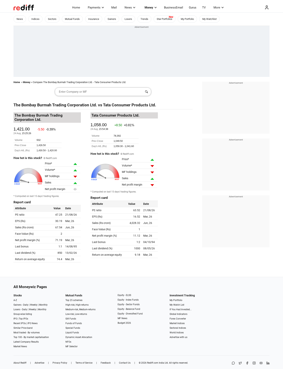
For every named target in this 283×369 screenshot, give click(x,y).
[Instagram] (254, 363)
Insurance (93, 19)
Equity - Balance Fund (129, 309)
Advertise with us (178, 337)
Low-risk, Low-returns (76, 314)
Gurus (192, 7)
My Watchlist (209, 19)
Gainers (112, 19)
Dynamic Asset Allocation (78, 337)
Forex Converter (178, 318)
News (128, 7)
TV (204, 7)
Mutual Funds (72, 19)
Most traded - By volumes (26, 332)
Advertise (39, 362)
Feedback (106, 362)
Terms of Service (83, 362)
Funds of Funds (73, 323)
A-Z (15, 300)
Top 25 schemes (73, 300)
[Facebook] (247, 363)
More (217, 7)
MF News (122, 318)
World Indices (177, 332)
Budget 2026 (124, 323)
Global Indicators (178, 314)
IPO (15, 318)
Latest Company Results (26, 341)
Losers (128, 19)
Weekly (33, 304)
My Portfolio (187, 19)
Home (76, 7)
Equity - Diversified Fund (130, 313)
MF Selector (71, 346)
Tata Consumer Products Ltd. (129, 105)
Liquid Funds (72, 332)
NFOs (68, 341)
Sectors (52, 19)
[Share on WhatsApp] (233, 363)
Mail (114, 7)
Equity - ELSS (124, 295)
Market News (20, 346)
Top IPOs (23, 318)
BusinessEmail (173, 7)
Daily (25, 304)
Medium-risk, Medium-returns (80, 309)
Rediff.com (152, 362)
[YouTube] (261, 363)
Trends (144, 19)
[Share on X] (240, 363)
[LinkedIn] (268, 363)
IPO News (33, 323)
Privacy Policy (60, 362)
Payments (94, 7)
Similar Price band (23, 328)
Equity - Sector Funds (129, 304)
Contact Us (125, 362)
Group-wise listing (22, 314)
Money (149, 7)
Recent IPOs (19, 323)
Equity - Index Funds (128, 299)
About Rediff (19, 362)
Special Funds (72, 328)
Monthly (43, 304)
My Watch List (177, 304)
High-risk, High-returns (77, 304)
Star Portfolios (164, 19)
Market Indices (177, 323)
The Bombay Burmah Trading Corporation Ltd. (55, 105)
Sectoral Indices (178, 328)
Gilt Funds (70, 318)
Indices (35, 19)
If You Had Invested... (181, 309)
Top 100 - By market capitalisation (31, 337)
